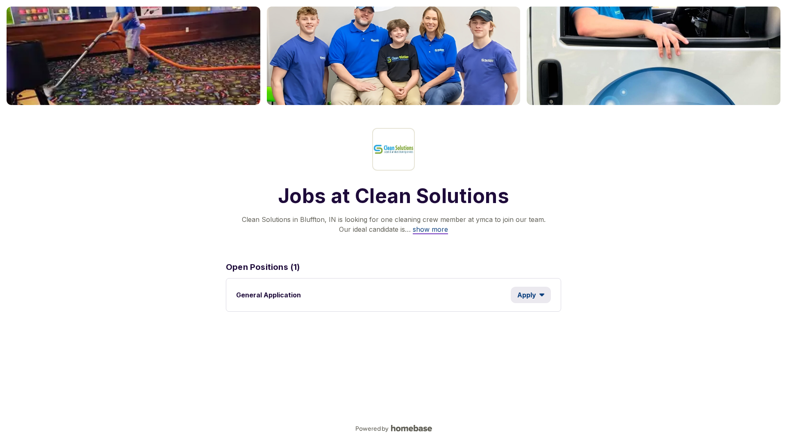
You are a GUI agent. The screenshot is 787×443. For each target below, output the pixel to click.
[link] (430, 229)
